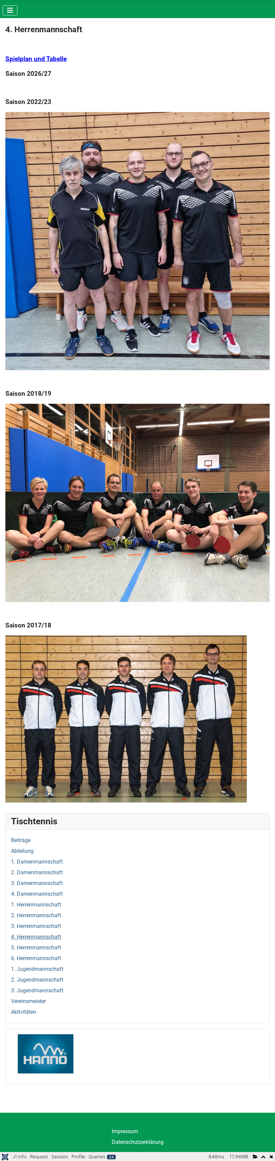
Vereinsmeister (28, 1001)
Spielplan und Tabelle (36, 59)
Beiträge (21, 840)
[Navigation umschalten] (10, 10)
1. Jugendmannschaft (37, 969)
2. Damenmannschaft (37, 872)
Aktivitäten (23, 1012)
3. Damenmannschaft (37, 883)
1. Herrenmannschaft (36, 904)
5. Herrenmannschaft (36, 947)
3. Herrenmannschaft (36, 926)
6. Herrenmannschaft (36, 958)
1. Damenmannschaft (37, 862)
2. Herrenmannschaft (36, 915)
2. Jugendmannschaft (37, 980)
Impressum (125, 1131)
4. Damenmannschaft (37, 894)
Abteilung (22, 851)
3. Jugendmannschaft (37, 990)
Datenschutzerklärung (138, 1142)
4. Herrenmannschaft (36, 937)
